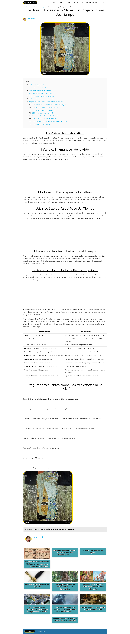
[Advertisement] (65, 174)
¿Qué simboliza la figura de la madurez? (44, 110)
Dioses (68, 2)
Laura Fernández (31, 18)
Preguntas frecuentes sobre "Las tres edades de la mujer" (46, 102)
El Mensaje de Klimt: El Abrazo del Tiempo (41, 96)
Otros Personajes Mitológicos (90, 2)
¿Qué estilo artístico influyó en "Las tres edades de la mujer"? (50, 121)
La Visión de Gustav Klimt (36, 85)
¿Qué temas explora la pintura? (41, 124)
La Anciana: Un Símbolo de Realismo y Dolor (42, 99)
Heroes (75, 2)
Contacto (104, 2)
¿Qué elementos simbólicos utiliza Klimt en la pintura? (47, 116)
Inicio (54, 2)
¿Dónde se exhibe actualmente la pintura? (44, 119)
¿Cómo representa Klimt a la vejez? (42, 113)
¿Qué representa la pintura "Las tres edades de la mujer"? (49, 105)
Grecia (61, 2)
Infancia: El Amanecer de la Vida (38, 88)
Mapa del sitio (41, 631)
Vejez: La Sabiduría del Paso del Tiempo (41, 93)
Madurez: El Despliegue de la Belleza (40, 91)
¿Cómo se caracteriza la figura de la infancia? (45, 107)
